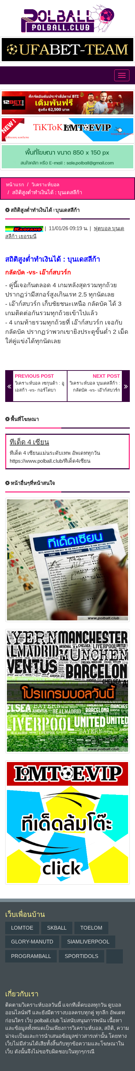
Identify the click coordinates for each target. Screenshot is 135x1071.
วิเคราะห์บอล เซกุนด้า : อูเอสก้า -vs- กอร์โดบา (39, 387)
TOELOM (91, 928)
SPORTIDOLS (81, 956)
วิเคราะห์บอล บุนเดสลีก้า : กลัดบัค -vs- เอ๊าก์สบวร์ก (95, 387)
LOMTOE (22, 928)
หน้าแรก (15, 184)
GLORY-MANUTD (32, 942)
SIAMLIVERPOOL (88, 942)
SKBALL (56, 928)
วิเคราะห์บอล (46, 184)
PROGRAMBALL (31, 956)
